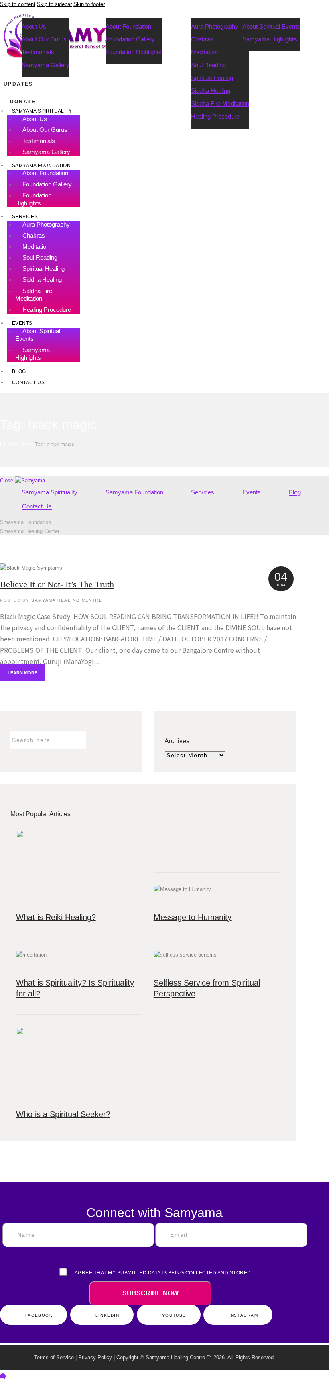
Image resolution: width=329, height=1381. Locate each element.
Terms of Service (54, 1357)
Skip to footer (89, 4)
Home (7, 444)
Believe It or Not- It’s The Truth (57, 584)
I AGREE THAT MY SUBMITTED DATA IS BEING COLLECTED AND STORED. (161, 1272)
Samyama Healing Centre (175, 1357)
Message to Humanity (193, 917)
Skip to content (17, 4)
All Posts (24, 444)
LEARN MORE (22, 672)
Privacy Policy (95, 1357)
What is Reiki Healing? (56, 917)
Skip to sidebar (54, 4)
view (148, 568)
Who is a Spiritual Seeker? (63, 1114)
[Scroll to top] (3, 1376)
